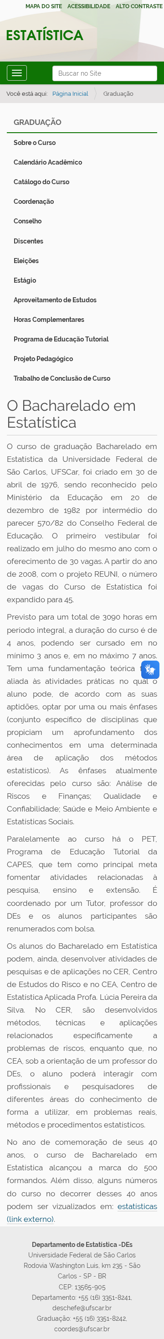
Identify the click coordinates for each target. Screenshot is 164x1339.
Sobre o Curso (35, 142)
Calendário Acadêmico (48, 162)
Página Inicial (70, 93)
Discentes (28, 241)
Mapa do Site (44, 6)
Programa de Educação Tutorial (61, 339)
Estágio (25, 280)
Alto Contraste (139, 6)
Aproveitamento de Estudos (55, 300)
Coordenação (34, 201)
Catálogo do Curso (41, 182)
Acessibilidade (88, 6)
